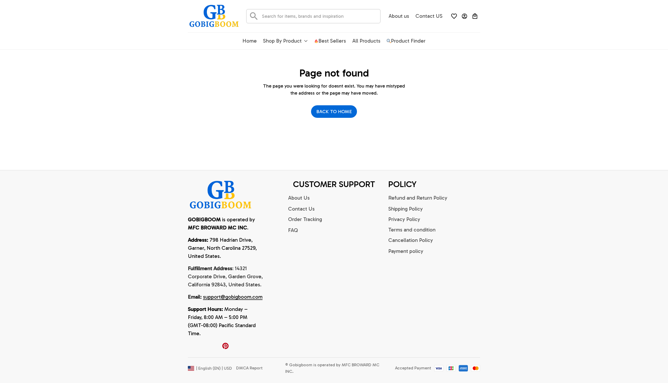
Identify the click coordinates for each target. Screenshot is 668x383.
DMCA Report (249, 367)
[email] (233, 297)
